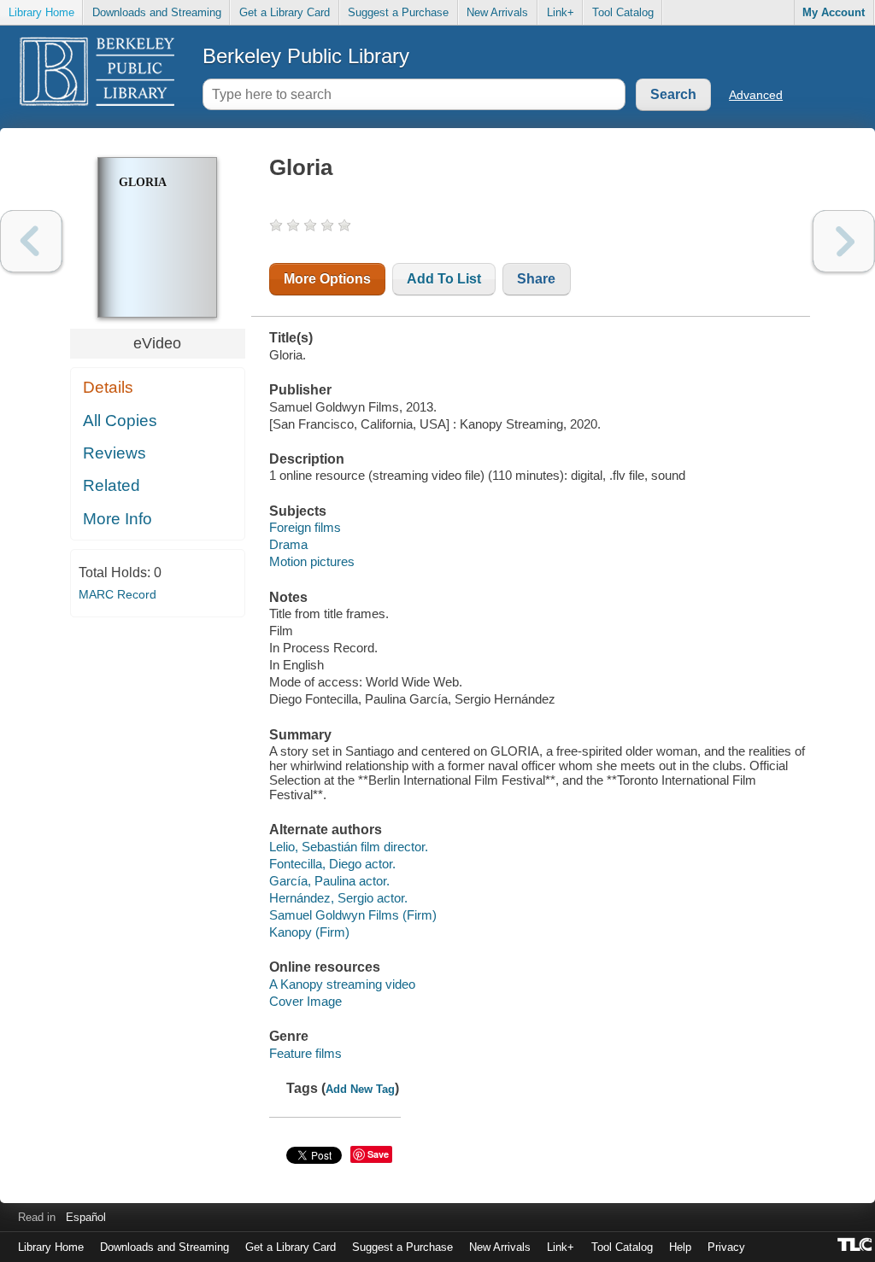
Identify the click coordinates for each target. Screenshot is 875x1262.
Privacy (726, 1247)
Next (844, 241)
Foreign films (305, 527)
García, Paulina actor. (329, 880)
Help (680, 1247)
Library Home (41, 12)
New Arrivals (497, 12)
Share (536, 279)
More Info (117, 519)
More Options (327, 279)
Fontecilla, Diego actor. (332, 863)
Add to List (444, 279)
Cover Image (305, 1001)
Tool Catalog (623, 12)
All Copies (120, 420)
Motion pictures (312, 561)
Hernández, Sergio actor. (338, 898)
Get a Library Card (284, 12)
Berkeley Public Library (306, 55)
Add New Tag (360, 1089)
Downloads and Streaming (156, 12)
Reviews (114, 453)
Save (378, 1154)
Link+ (560, 12)
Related (111, 485)
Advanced (756, 95)
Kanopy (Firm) (309, 932)
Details (108, 387)
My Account (833, 12)
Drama (288, 544)
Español (86, 1217)
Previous (31, 241)
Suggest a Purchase (398, 12)
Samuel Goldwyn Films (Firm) (353, 915)
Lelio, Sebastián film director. (348, 846)
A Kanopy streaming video (342, 984)
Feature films (305, 1053)
